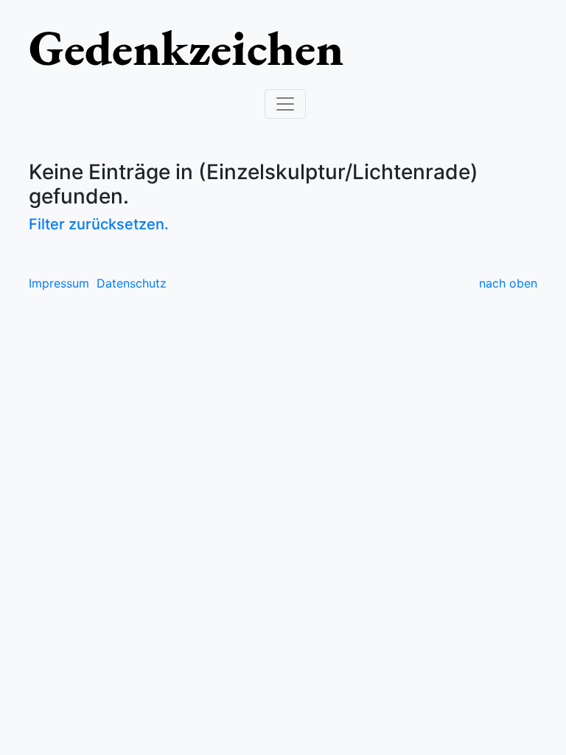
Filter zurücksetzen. (99, 224)
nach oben (508, 283)
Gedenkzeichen (186, 47)
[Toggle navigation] (285, 104)
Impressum (59, 283)
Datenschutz (132, 283)
